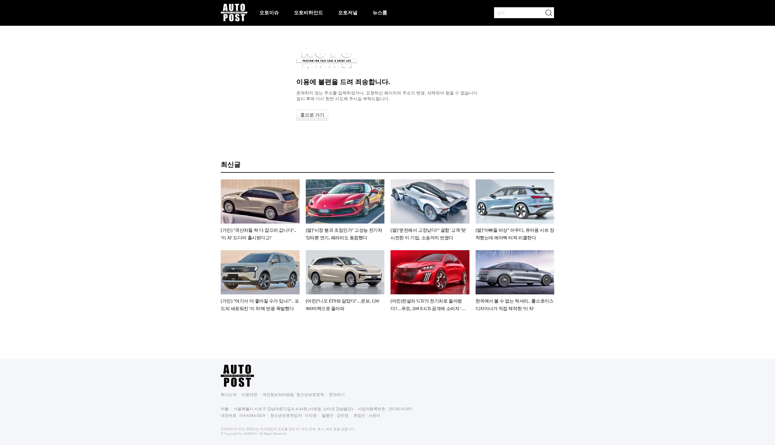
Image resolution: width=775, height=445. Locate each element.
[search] (548, 13)
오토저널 (348, 12)
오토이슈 (269, 12)
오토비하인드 (308, 12)
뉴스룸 (380, 12)
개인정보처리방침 (278, 394)
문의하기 (337, 394)
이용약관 (249, 394)
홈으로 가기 (312, 115)
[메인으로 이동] (234, 20)
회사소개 (228, 394)
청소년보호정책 (310, 394)
